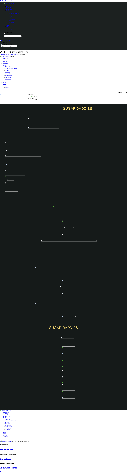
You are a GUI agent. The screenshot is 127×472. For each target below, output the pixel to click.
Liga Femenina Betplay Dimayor (10, 54)
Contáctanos (5, 459)
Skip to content (3, 0)
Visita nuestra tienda (9, 468)
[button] (1, 48)
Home (1, 54)
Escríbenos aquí (6, 449)
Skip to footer (11, 0)
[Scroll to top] (0, 471)
